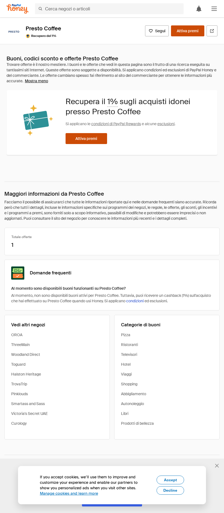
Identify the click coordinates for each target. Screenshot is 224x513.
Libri (124, 413)
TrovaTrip (19, 384)
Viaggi (126, 374)
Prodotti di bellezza (137, 423)
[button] (214, 8)
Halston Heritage (26, 374)
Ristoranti (129, 344)
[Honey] (17, 9)
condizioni (135, 300)
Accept (170, 480)
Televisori (129, 354)
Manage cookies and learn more (69, 493)
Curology (19, 423)
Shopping (129, 384)
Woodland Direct (25, 354)
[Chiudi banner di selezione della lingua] (217, 466)
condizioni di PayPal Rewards (116, 123)
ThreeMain (20, 344)
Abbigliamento (133, 393)
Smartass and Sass (28, 403)
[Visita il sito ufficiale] (212, 30)
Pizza (125, 334)
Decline (170, 490)
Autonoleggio (132, 403)
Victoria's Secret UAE (29, 413)
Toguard (18, 364)
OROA (16, 334)
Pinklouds (19, 393)
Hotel (126, 364)
